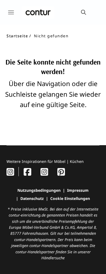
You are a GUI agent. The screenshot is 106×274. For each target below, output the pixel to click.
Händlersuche (53, 257)
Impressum (78, 190)
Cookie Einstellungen (70, 198)
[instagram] (10, 172)
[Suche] (83, 12)
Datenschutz (32, 198)
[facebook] (27, 172)
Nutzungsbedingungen (39, 190)
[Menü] (11, 12)
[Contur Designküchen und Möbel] (38, 12)
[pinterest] (61, 172)
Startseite (17, 35)
